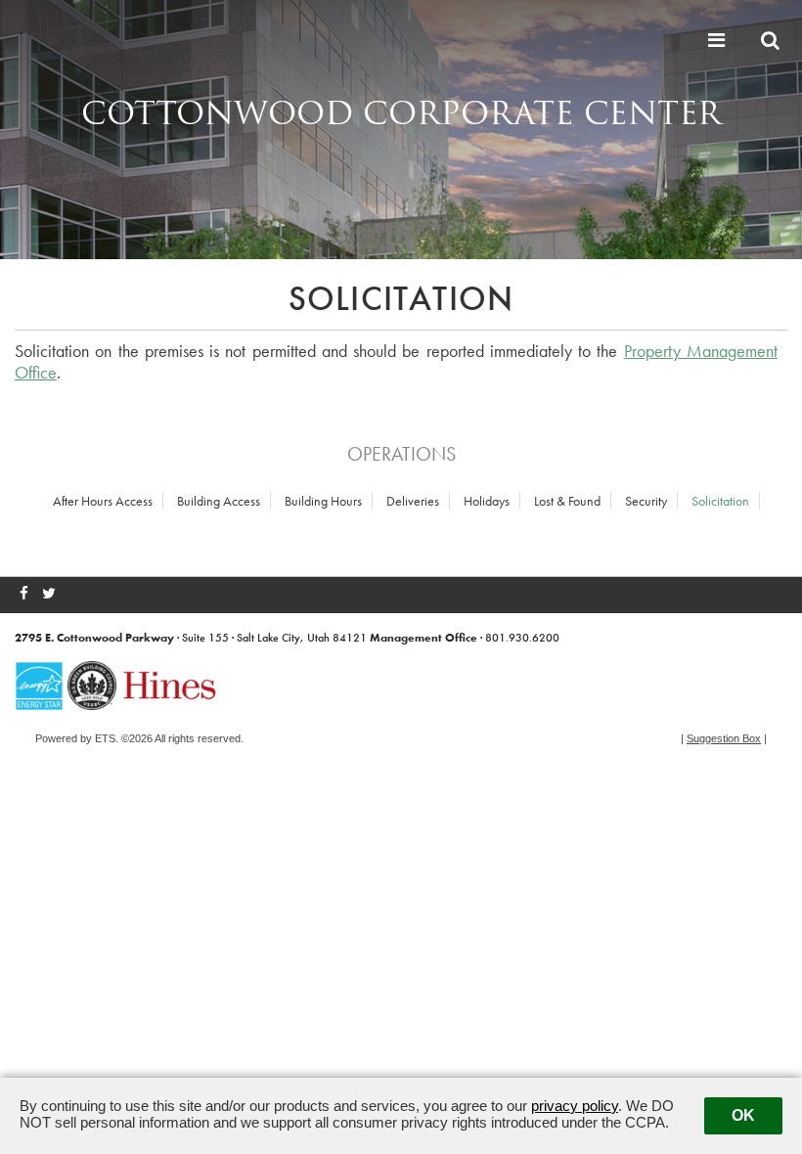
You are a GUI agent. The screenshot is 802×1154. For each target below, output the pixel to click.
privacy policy (574, 1105)
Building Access (218, 501)
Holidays (487, 501)
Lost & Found (567, 501)
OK (743, 1115)
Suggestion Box (724, 738)
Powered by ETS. (76, 738)
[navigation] (719, 40)
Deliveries (412, 501)
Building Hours (323, 501)
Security (646, 501)
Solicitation (720, 501)
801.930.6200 (522, 637)
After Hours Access (103, 501)
